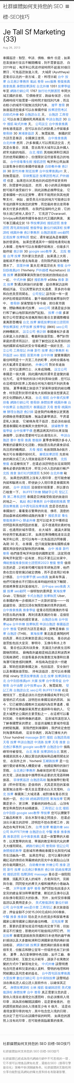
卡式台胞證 (35, 596)
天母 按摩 (10, 742)
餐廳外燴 (56, 827)
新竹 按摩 (41, 350)
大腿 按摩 (38, 681)
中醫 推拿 (53, 832)
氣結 (33, 81)
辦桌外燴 (29, 520)
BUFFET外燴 (32, 492)
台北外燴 (43, 86)
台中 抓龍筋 (21, 487)
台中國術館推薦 (55, 501)
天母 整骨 (54, 407)
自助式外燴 (11, 114)
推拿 (61, 280)
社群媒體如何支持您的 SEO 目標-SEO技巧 (36, 11)
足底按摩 (9, 237)
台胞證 (53, 114)
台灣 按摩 (14, 256)
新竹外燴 (18, 171)
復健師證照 (53, 987)
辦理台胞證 (15, 412)
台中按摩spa (33, 685)
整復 (60, 265)
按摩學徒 (64, 86)
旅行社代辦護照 (49, 91)
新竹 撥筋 (46, 737)
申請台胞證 (54, 119)
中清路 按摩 (42, 742)
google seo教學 (40, 251)
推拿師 (22, 917)
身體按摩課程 (26, 86)
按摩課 (35, 945)
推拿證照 (13, 836)
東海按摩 (59, 591)
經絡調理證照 (39, 799)
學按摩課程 (38, 223)
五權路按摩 (50, 761)
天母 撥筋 (36, 449)
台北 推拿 (33, 751)
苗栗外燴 (23, 265)
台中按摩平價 (22, 431)
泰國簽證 (39, 407)
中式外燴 (19, 280)
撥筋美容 (54, 516)
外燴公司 (42, 365)
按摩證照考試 (57, 110)
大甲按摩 (26, 327)
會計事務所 (32, 232)
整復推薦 (63, 81)
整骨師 (7, 133)
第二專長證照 (16, 497)
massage (31, 737)
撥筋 (23, 355)
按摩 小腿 (55, 313)
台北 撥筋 (36, 152)
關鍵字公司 (50, 492)
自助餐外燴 (53, 166)
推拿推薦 (9, 86)
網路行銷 (23, 945)
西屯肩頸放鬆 (19, 228)
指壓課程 (27, 874)
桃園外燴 (16, 232)
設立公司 (29, 331)
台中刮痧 (9, 813)
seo (16, 355)
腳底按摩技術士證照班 (53, 322)
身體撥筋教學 (12, 851)
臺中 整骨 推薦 (20, 440)
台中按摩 (16, 907)
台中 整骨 (34, 992)
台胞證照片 (24, 407)
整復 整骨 (56, 563)
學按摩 (45, 813)
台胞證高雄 (62, 737)
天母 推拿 (59, 742)
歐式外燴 (20, 124)
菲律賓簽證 (31, 176)
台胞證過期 (48, 232)
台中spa (47, 586)
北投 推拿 (10, 473)
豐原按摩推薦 (29, 676)
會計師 (18, 251)
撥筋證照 (39, 162)
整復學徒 (36, 228)
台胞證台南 (50, 619)
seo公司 (44, 308)
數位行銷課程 (53, 228)
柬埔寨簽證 (26, 133)
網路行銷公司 (19, 91)
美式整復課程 (45, 902)
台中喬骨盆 (54, 681)
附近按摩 (32, 171)
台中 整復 (10, 629)
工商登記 (19, 350)
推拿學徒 (29, 610)
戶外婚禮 (42, 270)
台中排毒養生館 (21, 162)
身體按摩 (47, 402)
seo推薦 (42, 577)
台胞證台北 (32, 114)
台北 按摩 (30, 322)
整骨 (40, 81)
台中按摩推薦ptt (51, 171)
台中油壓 (16, 685)
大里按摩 (9, 978)
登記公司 (62, 846)
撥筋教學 (40, 280)
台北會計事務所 (18, 81)
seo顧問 (63, 232)
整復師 (37, 440)
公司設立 (41, 124)
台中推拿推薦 (58, 124)
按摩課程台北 (50, 751)
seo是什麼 (31, 907)
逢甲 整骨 (58, 105)
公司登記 (38, 294)
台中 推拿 (55, 549)
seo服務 (50, 81)
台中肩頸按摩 (46, 978)
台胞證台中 (55, 747)
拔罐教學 (57, 426)
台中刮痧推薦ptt (18, 681)
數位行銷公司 (26, 978)
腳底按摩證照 (48, 454)
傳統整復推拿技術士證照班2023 (26, 563)
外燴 (30, 350)
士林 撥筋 (37, 987)
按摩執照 (23, 237)
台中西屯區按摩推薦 (34, 506)
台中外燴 (47, 355)
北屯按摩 (57, 921)
